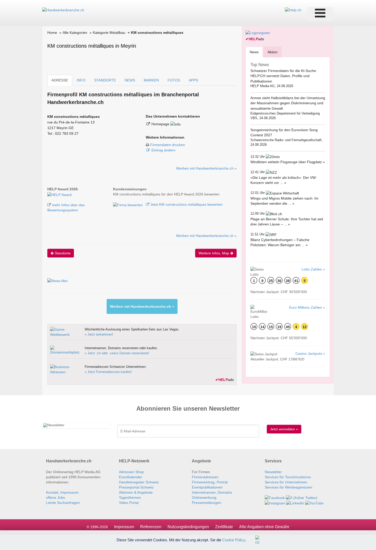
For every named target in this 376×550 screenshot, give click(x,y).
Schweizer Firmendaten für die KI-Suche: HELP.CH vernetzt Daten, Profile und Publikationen (283, 76)
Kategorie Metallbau (109, 32)
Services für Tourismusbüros (288, 477)
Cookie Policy (233, 539)
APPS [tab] (193, 80)
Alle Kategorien (75, 32)
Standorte (62, 253)
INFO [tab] (81, 80)
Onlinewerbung (204, 497)
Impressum (124, 527)
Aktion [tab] (273, 52)
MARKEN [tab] (151, 80)
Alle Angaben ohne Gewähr (264, 527)
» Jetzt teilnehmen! (99, 334)
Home (52, 32)
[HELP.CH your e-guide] (293, 10)
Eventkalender (130, 477)
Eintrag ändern (163, 150)
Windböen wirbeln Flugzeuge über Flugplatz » (287, 162)
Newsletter (273, 472)
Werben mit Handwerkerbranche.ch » (206, 168)
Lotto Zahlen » (313, 269)
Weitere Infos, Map (214, 253)
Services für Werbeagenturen (288, 487)
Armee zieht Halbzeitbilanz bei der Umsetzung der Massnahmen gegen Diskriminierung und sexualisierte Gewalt (287, 103)
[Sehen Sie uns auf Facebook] (275, 497)
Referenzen (150, 527)
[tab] (254, 52)
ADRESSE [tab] (59, 80)
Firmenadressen (205, 477)
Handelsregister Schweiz (139, 482)
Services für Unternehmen (286, 482)
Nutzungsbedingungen (188, 527)
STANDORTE (105, 80)
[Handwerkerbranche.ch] (63, 10)
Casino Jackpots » (310, 353)
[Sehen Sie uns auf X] (301, 497)
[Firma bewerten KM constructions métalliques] (128, 204)
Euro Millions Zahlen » (307, 307)
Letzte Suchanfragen (63, 503)
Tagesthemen (130, 497)
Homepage (160, 124)
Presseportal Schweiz (136, 487)
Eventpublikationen (207, 487)
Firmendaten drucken (167, 145)
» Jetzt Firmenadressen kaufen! (108, 372)
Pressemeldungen (206, 503)
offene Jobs (55, 497)
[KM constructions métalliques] (59, 194)
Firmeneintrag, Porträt (210, 482)
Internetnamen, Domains (212, 492)
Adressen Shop (131, 472)
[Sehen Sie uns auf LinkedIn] (295, 503)
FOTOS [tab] (174, 80)
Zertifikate (224, 527)
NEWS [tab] (130, 80)
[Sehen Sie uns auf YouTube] (314, 503)
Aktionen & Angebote (136, 492)
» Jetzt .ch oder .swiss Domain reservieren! (117, 353)
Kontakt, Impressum (62, 492)
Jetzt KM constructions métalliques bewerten (186, 204)
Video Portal (129, 503)
